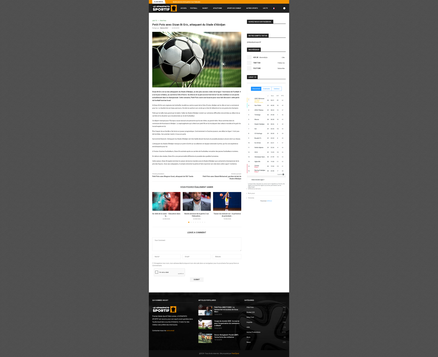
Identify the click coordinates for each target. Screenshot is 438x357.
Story (266, 337)
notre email (170, 330)
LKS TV (265, 8)
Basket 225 (266, 312)
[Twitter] (277, 2)
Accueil (184, 8)
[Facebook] (272, 2)
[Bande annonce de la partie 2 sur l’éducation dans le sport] (197, 201)
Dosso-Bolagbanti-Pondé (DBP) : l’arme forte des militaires (226, 336)
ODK (266, 327)
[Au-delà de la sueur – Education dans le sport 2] (166, 201)
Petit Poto (266, 307)
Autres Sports (252, 8)
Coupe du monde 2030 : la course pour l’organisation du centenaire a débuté (226, 323)
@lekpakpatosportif (254, 42)
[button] (168, 2)
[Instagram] (274, 2)
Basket (205, 8)
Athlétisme (217, 8)
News (266, 342)
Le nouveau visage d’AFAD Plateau (184, 2)
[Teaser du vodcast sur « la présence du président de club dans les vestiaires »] (227, 201)
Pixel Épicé (235, 353)
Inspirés (266, 322)
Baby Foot (266, 317)
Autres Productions (266, 332)
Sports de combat (234, 8)
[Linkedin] (282, 2)
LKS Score (269, 200)
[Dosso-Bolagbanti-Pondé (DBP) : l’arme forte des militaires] (205, 338)
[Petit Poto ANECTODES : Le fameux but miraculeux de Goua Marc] (205, 310)
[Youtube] (279, 2)
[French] (274, 8)
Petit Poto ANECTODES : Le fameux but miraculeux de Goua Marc (226, 309)
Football (193, 8)
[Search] (284, 17)
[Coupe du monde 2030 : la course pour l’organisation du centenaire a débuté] (205, 324)
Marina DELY (164, 28)
